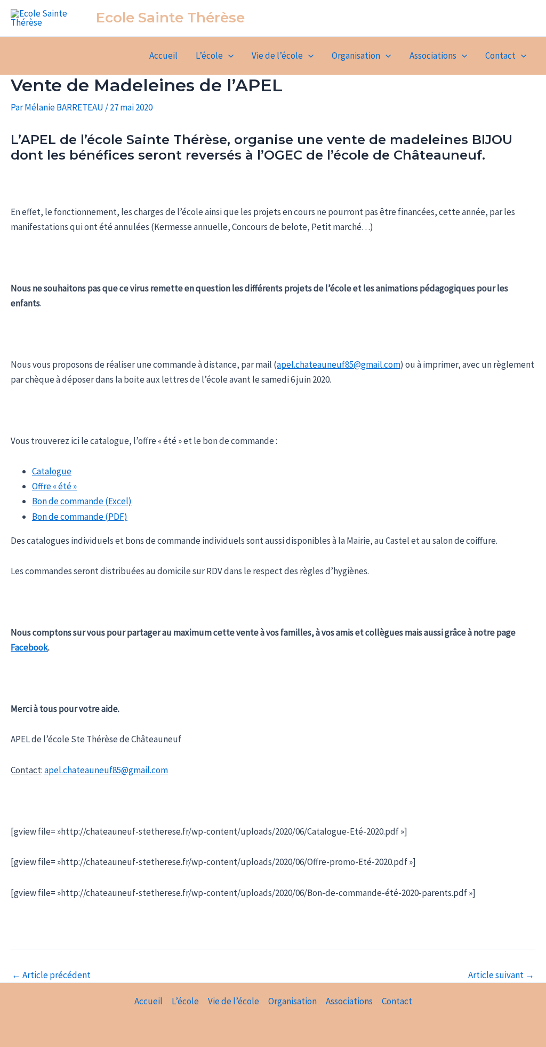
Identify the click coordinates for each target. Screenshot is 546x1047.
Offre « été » (54, 486)
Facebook (29, 647)
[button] (228, 56)
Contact (500, 55)
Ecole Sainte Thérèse (170, 17)
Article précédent (51, 975)
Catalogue (51, 471)
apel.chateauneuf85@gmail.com (338, 364)
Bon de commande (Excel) (82, 501)
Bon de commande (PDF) (79, 516)
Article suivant (501, 975)
